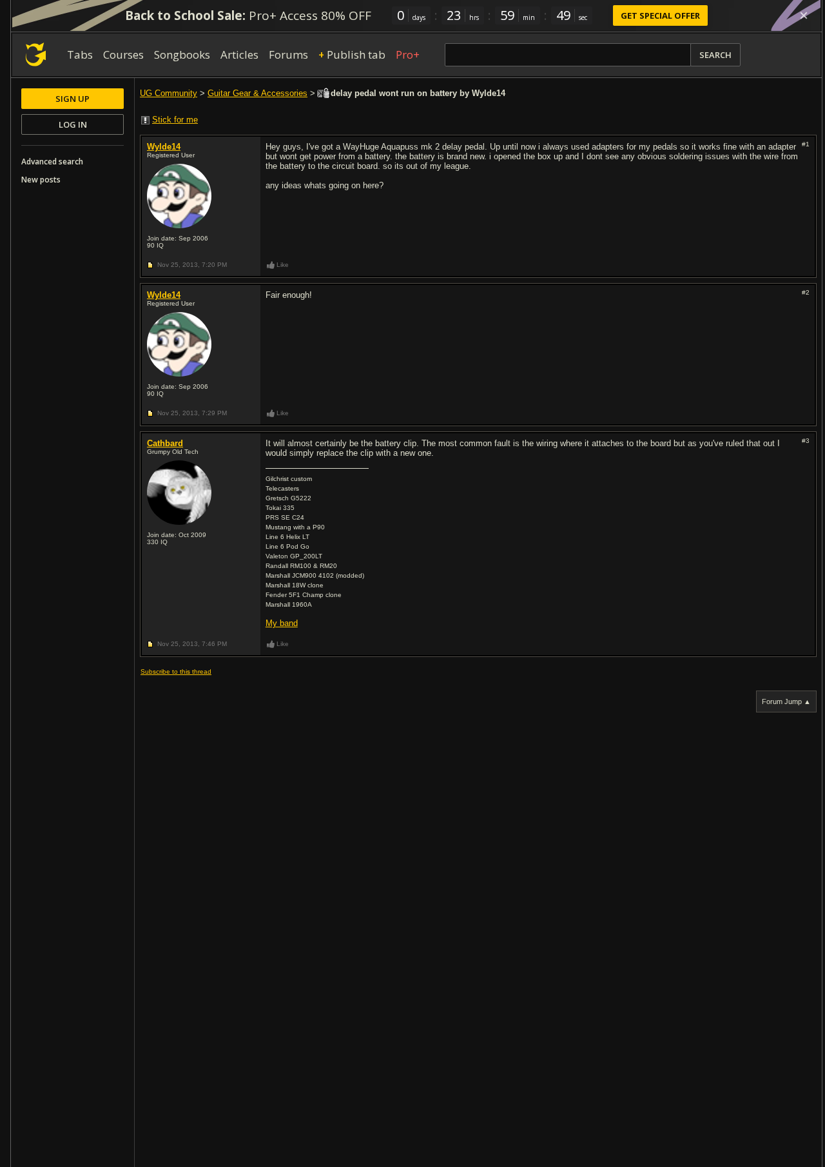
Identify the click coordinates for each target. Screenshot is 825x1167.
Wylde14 (163, 147)
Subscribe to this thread (176, 671)
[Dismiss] (803, 15)
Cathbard (165, 443)
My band (282, 623)
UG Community (168, 93)
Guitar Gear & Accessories (257, 93)
